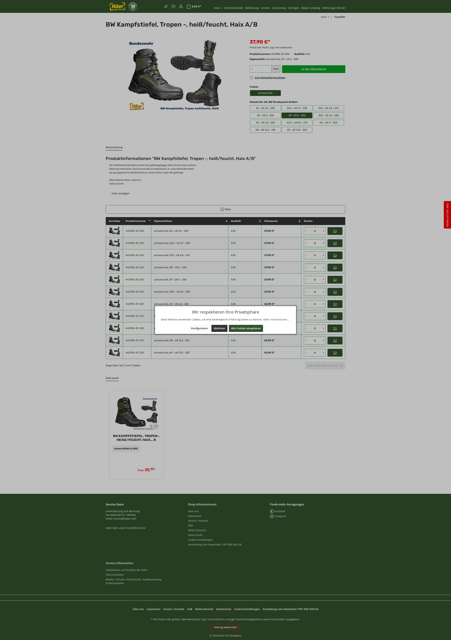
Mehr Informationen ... (276, 319)
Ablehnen (219, 328)
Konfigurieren (199, 328)
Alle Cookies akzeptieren (246, 328)
